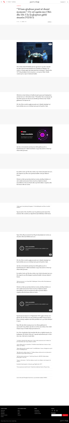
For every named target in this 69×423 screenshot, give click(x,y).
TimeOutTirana (37, 411)
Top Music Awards (37, 413)
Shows (19, 411)
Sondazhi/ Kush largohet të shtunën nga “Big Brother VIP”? (29, 364)
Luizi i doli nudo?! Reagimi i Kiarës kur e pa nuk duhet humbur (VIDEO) (32, 377)
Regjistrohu (65, 415)
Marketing (2, 411)
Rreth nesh (3, 410)
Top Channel (36, 410)
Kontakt (2, 416)
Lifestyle (19, 5)
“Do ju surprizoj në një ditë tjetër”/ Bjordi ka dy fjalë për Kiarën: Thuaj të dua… (33, 367)
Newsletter (3, 413)
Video (19, 413)
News (19, 410)
